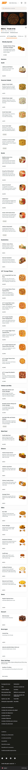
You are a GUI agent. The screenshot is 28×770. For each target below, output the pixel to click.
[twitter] (2, 759)
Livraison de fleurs (5, 715)
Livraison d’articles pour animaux (9, 721)
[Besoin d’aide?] (21, 3)
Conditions (3, 731)
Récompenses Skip (6, 692)
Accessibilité (4, 741)
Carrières (16, 689)
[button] (11, 36)
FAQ (2, 687)
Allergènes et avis (14, 32)
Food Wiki (16, 698)
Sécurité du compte (5, 744)
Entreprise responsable (7, 701)
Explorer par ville (5, 698)
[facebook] (7, 759)
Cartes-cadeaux (5, 689)
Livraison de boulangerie (7, 707)
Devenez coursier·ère (19, 687)
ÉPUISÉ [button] (4, 134)
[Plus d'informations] (26, 27)
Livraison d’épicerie (6, 718)
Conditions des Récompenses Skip (8, 750)
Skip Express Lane (5, 695)
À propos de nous (5, 684)
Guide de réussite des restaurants (19, 695)
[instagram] (11, 759)
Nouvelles (16, 701)
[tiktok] (15, 759)
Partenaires (16, 684)
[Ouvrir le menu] (25, 3)
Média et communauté (19, 692)
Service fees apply (5, 32)
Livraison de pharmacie (7, 724)
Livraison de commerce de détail (9, 710)
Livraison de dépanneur (7, 713)
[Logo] (4, 3)
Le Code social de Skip (6, 738)
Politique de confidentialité (7, 734)
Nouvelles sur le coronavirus (7, 747)
